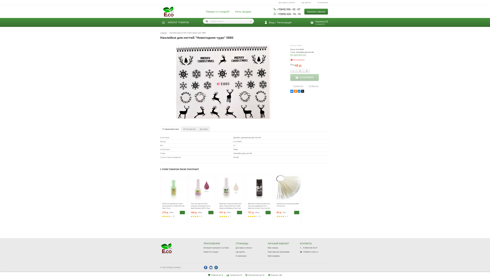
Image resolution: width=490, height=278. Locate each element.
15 (174, 216)
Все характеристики (298, 55)
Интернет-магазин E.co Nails (216, 248)
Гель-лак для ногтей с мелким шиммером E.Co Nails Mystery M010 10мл (200, 205)
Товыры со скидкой (217, 11)
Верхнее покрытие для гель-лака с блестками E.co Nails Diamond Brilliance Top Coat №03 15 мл (230, 205)
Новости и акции (211, 252)
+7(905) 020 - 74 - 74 (289, 14)
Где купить (306, 2)
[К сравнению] (180, 216)
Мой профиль (274, 256)
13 (259, 216)
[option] (173, 199)
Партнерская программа (279, 252)
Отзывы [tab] (190, 129)
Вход (271, 22)
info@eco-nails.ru (310, 252)
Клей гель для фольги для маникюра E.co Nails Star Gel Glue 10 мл (173, 205)
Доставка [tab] (204, 129)
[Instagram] (216, 268)
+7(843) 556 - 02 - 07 (288, 9)
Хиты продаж (243, 11)
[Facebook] (206, 268)
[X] (302, 91)
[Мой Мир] (299, 91)
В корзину (182, 212)
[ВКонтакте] (291, 91)
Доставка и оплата (287, 2)
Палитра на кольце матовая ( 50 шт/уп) (288, 204)
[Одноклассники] (295, 91)
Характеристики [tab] (172, 129)
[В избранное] (184, 216)
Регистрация (284, 22)
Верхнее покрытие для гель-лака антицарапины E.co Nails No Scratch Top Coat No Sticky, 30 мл (259, 205)
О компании (322, 2)
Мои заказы (273, 248)
